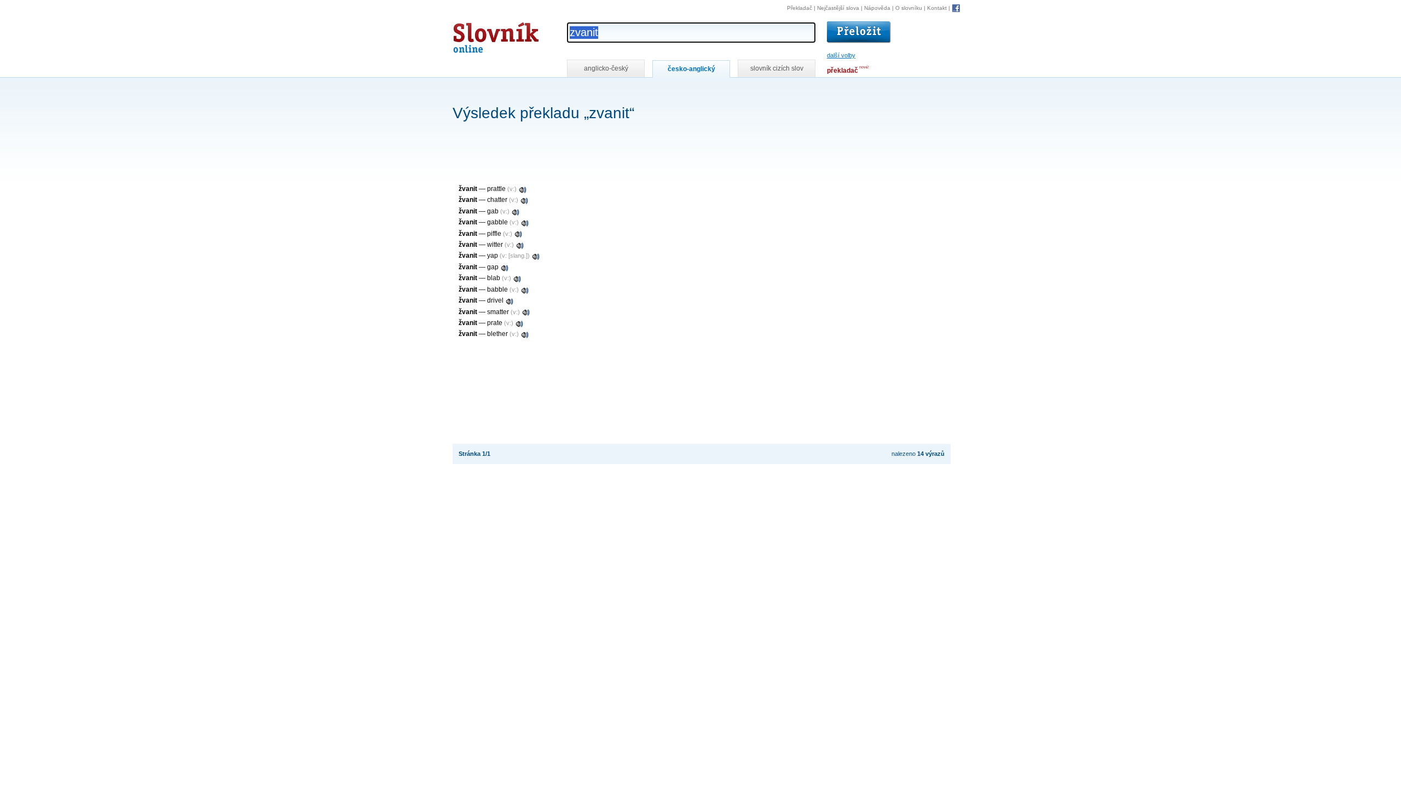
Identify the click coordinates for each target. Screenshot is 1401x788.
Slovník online (476, 34)
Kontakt (937, 8)
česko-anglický (691, 69)
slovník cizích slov (776, 68)
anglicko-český (606, 68)
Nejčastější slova (838, 8)
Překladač (799, 8)
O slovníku (908, 8)
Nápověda (877, 8)
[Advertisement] (652, 92)
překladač (842, 70)
